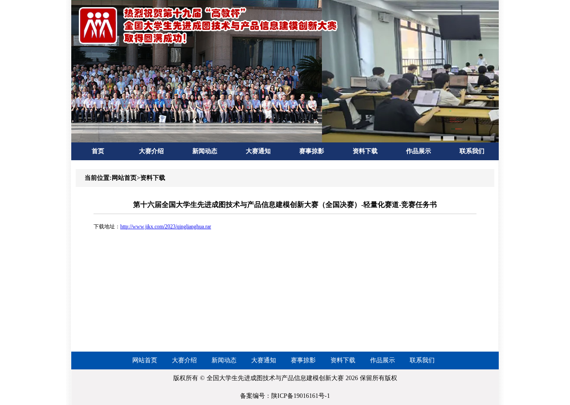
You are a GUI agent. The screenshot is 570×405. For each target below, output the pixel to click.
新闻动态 (204, 151)
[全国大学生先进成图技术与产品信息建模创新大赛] (209, 43)
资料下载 (365, 151)
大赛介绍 (151, 151)
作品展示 (418, 151)
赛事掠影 (311, 151)
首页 (98, 151)
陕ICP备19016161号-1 (300, 396)
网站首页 (144, 360)
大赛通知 (258, 151)
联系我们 (472, 151)
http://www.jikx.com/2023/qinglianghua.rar (165, 226)
